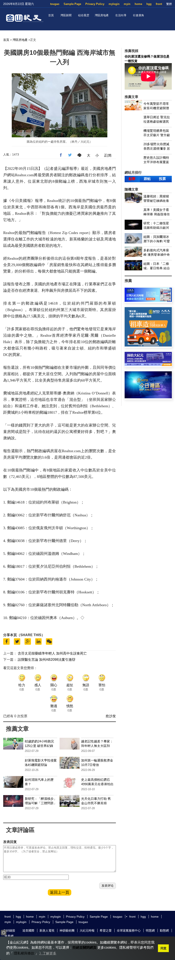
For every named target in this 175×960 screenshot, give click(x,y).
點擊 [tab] (132, 179)
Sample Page (72, 4)
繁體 (169, 4)
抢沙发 (111, 716)
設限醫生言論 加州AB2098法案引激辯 (46, 659)
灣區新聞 (65, 15)
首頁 (51, 15)
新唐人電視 (46, 930)
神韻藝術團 (67, 930)
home (138, 4)
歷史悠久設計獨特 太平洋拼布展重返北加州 (156, 162)
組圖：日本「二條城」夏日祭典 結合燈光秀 (156, 268)
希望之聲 (106, 930)
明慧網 (150, 930)
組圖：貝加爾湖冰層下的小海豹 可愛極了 (156, 241)
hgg (149, 4)
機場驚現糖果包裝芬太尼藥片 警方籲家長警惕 (156, 135)
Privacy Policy (94, 4)
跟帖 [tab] (147, 179)
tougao (54, 4)
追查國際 (28, 930)
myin (127, 4)
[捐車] (148, 345)
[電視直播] (148, 397)
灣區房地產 (102, 15)
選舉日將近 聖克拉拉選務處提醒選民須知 (156, 121)
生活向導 (120, 15)
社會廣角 (138, 15)
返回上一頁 (59, 892)
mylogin (114, 4)
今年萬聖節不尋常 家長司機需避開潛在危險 (156, 108)
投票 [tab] (162, 179)
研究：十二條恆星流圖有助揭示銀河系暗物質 (156, 227)
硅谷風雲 (83, 15)
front (159, 4)
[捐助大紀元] (148, 365)
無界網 (8, 936)
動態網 (164, 930)
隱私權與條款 (24, 953)
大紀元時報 (87, 930)
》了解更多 (47, 953)
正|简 (108, 155)
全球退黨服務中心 (129, 930)
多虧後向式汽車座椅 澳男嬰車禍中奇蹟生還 (156, 254)
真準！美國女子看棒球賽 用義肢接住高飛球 (156, 214)
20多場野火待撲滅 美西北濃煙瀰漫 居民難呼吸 (156, 148)
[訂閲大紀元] (148, 300)
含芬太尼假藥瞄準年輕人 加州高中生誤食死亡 (52, 653)
